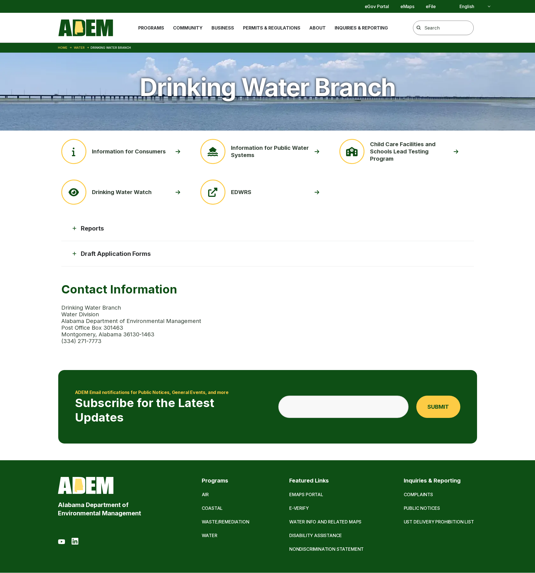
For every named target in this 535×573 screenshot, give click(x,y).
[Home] (85, 27)
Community (188, 28)
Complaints (418, 494)
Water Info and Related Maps (325, 522)
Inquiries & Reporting (361, 28)
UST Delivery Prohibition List (439, 522)
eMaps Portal (306, 494)
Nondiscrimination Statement (326, 549)
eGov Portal (377, 6)
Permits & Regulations (271, 28)
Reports (92, 228)
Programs (151, 28)
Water (79, 48)
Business (222, 28)
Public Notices (422, 508)
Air (205, 494)
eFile (431, 6)
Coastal (212, 508)
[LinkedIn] (75, 542)
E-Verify (299, 508)
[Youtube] (61, 542)
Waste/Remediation (225, 522)
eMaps (407, 6)
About (317, 28)
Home (62, 48)
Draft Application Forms (116, 253)
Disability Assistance (315, 535)
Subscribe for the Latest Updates (151, 407)
